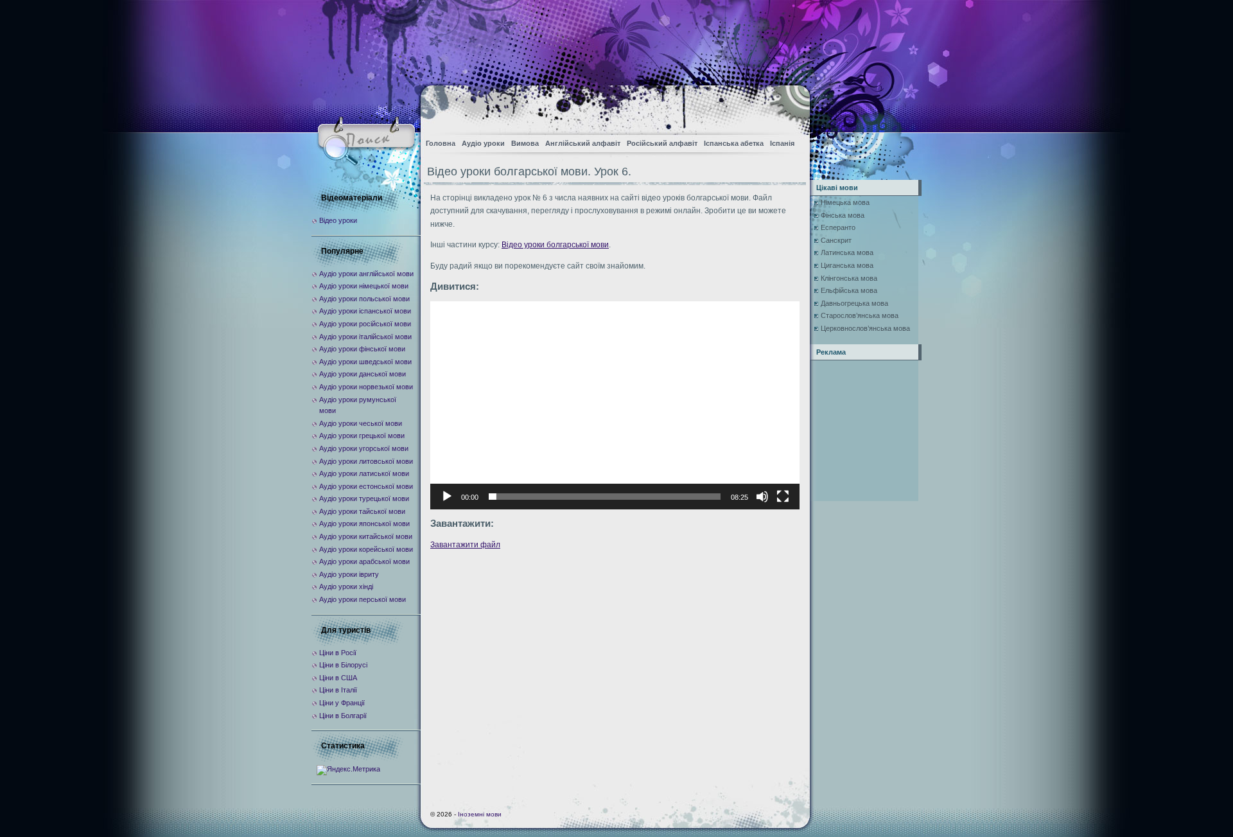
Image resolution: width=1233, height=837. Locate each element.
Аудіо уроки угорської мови (363, 448)
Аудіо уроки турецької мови (364, 498)
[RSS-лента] (789, 106)
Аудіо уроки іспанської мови (365, 311)
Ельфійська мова (849, 290)
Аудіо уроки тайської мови (362, 511)
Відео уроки (338, 220)
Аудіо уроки (483, 143)
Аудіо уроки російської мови (365, 324)
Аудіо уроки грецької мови (362, 435)
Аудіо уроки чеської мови (360, 423)
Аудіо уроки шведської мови (365, 362)
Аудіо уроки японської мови (364, 523)
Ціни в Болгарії (343, 715)
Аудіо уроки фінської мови (362, 349)
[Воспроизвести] (447, 496)
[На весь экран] (782, 496)
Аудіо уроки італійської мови (365, 336)
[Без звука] (762, 496)
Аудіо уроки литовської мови (366, 461)
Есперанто (838, 227)
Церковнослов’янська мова (865, 328)
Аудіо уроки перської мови (362, 599)
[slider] (605, 496)
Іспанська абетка (734, 143)
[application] (615, 405)
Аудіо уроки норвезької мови (366, 387)
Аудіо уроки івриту (349, 574)
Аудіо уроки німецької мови (363, 286)
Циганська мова (847, 265)
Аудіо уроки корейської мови (366, 549)
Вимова (525, 143)
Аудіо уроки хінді (346, 586)
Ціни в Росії (337, 652)
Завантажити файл (465, 544)
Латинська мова (847, 252)
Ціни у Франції (342, 703)
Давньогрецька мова (854, 303)
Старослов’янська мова (859, 315)
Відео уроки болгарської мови (555, 244)
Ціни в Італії (338, 690)
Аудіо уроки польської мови (364, 299)
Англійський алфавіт (582, 143)
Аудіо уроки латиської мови (364, 473)
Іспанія (782, 143)
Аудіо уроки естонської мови (366, 486)
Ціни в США (338, 678)
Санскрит (836, 240)
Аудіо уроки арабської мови (364, 561)
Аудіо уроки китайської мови (365, 536)
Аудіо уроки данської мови (362, 374)
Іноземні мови (480, 814)
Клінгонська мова (849, 278)
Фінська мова (842, 215)
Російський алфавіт (662, 143)
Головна (440, 143)
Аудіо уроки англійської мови (366, 274)
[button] (615, 405)
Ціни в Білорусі (343, 665)
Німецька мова (845, 202)
